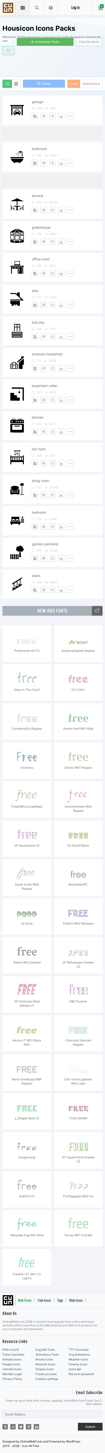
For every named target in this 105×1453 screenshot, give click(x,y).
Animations (91, 84)
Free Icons (44, 1301)
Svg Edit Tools (45, 1349)
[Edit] (44, 116)
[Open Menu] (51, 8)
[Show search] (37, 8)
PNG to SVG (10, 1349)
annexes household (47, 354)
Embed (46, 83)
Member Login (12, 1374)
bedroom (39, 512)
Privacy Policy (12, 1379)
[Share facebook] (5, 1426)
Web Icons (76, 1301)
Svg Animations (79, 1354)
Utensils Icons (11, 1369)
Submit (90, 1427)
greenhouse (41, 227)
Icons (73, 83)
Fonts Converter (13, 1354)
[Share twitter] (20, 1426)
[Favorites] (52, 116)
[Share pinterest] (28, 1426)
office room (41, 259)
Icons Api (75, 1369)
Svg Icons (8, 8)
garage (37, 102)
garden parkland (45, 544)
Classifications (89, 42)
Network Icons (45, 1364)
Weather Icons (78, 1359)
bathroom (39, 149)
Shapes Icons (44, 1369)
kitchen (37, 417)
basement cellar (44, 386)
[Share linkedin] (36, 1426)
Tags (60, 1301)
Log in (75, 7)
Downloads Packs (47, 42)
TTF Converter (79, 1349)
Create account (46, 1374)
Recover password (81, 1374)
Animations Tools (47, 1354)
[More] (70, 116)
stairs (36, 576)
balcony (38, 322)
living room (40, 481)
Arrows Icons (44, 1359)
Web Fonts (25, 1301)
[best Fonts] (97, 611)
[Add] (35, 116)
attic (35, 291)
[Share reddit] (13, 1426)
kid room (39, 449)
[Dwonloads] (61, 116)
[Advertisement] (53, 65)
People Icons (11, 1364)
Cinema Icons (78, 1364)
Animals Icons (11, 1359)
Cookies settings (46, 1379)
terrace (37, 196)
